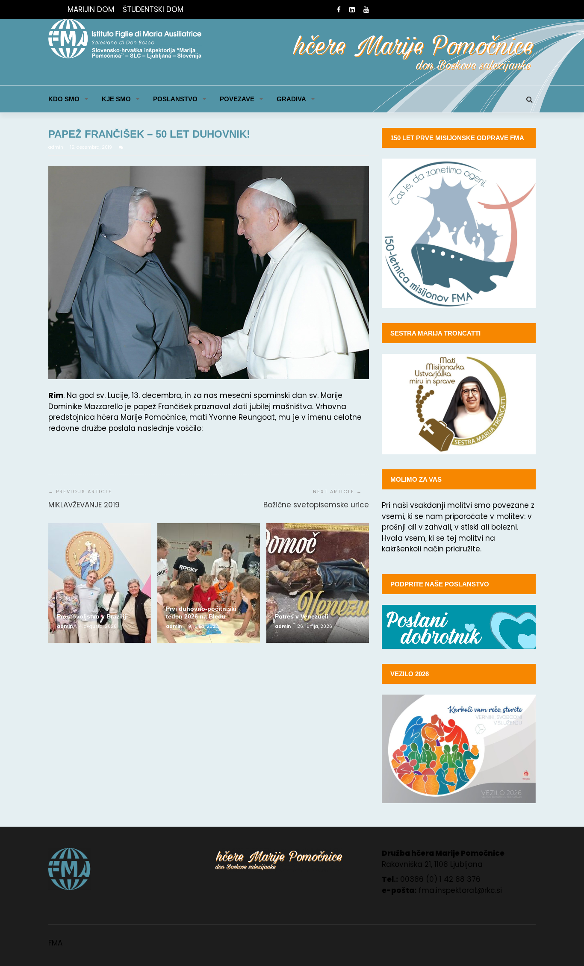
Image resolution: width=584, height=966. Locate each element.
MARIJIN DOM (91, 9)
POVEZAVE (237, 99)
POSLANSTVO (175, 99)
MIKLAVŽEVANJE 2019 (84, 505)
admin (56, 147)
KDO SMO (64, 99)
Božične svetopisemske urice (316, 505)
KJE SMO (116, 99)
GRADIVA (291, 99)
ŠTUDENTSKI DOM (153, 9)
